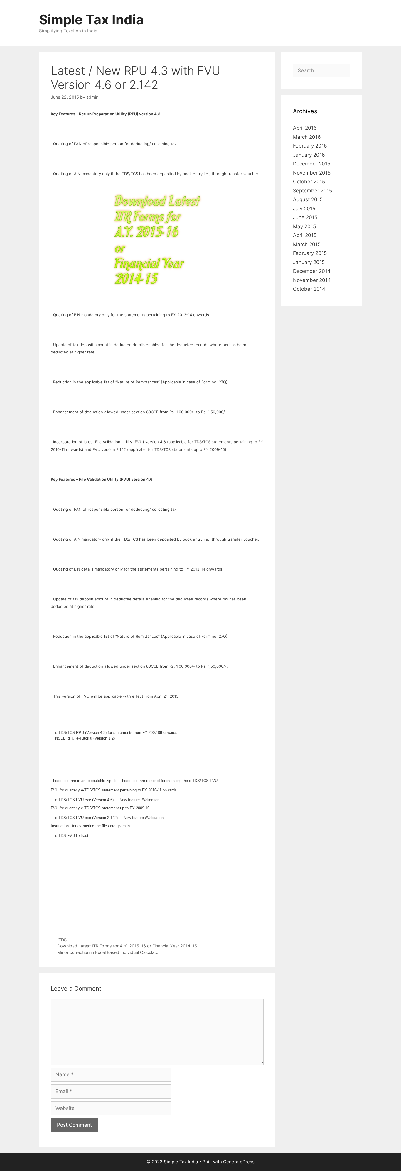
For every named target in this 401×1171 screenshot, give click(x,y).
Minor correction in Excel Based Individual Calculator (108, 952)
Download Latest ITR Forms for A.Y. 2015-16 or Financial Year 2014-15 (127, 945)
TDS (62, 939)
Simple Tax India (91, 19)
